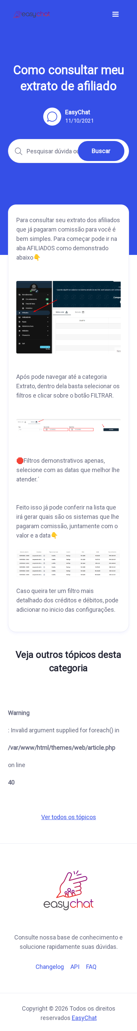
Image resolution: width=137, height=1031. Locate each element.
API (74, 966)
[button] (115, 14)
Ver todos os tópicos (68, 817)
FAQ (91, 966)
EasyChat (84, 1017)
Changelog (50, 966)
